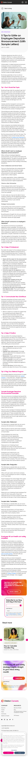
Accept (8, 752)
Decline (19, 752)
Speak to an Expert (5, 715)
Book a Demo (14, 591)
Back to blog (8, 8)
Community (3, 713)
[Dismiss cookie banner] (24, 733)
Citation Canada (11, 573)
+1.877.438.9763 (5, 728)
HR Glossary (16, 715)
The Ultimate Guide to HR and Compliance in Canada (20, 712)
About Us (3, 707)
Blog (15, 709)
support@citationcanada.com (8, 725)
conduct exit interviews (18, 137)
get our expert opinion (7, 553)
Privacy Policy (11, 686)
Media (2, 711)
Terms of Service (12, 613)
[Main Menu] (26, 2)
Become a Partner (17, 707)
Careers (2, 709)
